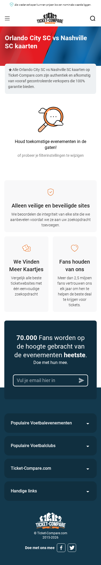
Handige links (24, 490)
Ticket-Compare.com (31, 468)
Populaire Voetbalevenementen (41, 423)
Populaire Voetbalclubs (33, 445)
